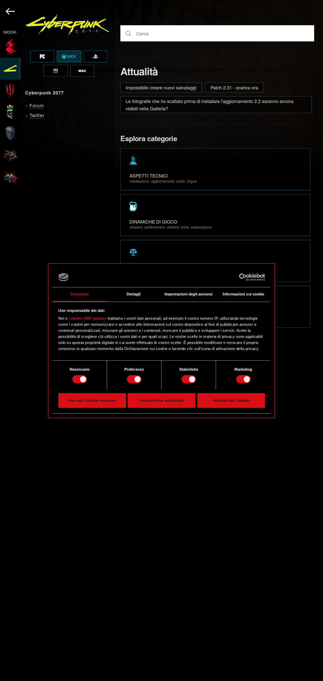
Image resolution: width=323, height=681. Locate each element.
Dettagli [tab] (134, 294)
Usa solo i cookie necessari (92, 400)
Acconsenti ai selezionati (161, 400)
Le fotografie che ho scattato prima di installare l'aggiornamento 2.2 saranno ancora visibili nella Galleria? (209, 105)
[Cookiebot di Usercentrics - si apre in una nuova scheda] (243, 277)
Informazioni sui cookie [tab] (243, 294)
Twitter (37, 115)
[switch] (134, 379)
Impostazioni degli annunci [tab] (189, 294)
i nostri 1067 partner (88, 318)
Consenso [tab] (79, 294)
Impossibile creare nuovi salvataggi (161, 87)
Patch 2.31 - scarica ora (234, 87)
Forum (37, 105)
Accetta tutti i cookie (231, 400)
